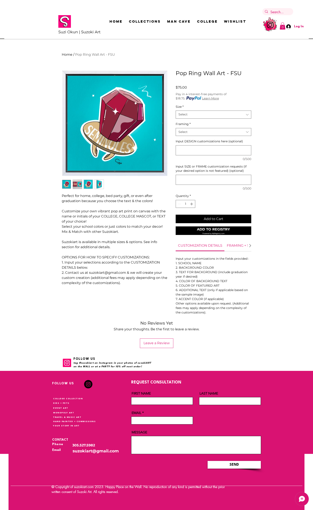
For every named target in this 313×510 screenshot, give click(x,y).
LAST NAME (209, 393)
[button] (145, 21)
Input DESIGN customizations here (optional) (209, 141)
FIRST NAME (141, 393)
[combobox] (213, 115)
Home (67, 54)
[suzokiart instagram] (270, 24)
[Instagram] (67, 363)
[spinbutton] (185, 204)
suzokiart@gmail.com (96, 451)
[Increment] (192, 204)
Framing (183, 124)
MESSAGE (139, 432)
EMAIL (136, 413)
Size (180, 107)
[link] (200, 245)
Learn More (210, 98)
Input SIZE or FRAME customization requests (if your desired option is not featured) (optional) (211, 169)
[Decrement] (179, 204)
